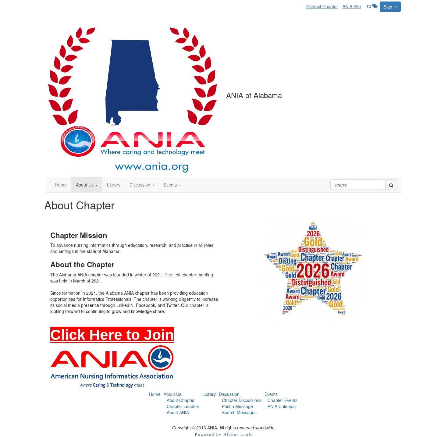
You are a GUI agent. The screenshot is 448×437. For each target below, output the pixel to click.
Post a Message (237, 406)
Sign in (390, 7)
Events (271, 394)
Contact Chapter (322, 6)
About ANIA (178, 412)
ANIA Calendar (282, 406)
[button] (86, 184)
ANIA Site (352, 6)
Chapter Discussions (241, 400)
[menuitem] (324, 5)
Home (155, 394)
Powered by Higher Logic (224, 434)
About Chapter (181, 400)
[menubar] (335, 5)
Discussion (229, 394)
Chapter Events (282, 400)
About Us (172, 394)
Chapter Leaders (183, 406)
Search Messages (239, 412)
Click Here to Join (112, 335)
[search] (391, 184)
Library (209, 394)
